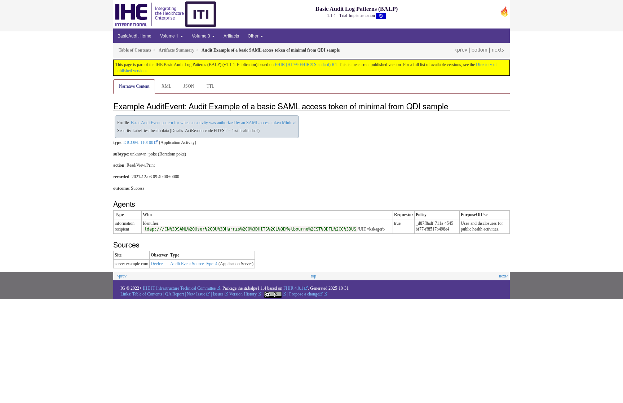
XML (166, 86)
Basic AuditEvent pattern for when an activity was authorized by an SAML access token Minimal (213, 122)
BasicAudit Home (134, 35)
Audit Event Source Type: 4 (193, 263)
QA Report (174, 294)
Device (157, 263)
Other (254, 35)
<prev (460, 49)
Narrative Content (134, 86)
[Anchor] (452, 106)
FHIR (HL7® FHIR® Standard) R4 (306, 64)
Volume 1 (170, 35)
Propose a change (304, 294)
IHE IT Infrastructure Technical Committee (179, 288)
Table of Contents (147, 294)
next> (498, 49)
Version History (243, 294)
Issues (218, 294)
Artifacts (231, 35)
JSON (189, 86)
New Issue (196, 294)
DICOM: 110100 (138, 142)
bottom (479, 49)
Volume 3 (201, 35)
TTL (210, 86)
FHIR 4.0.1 (293, 288)
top (313, 276)
